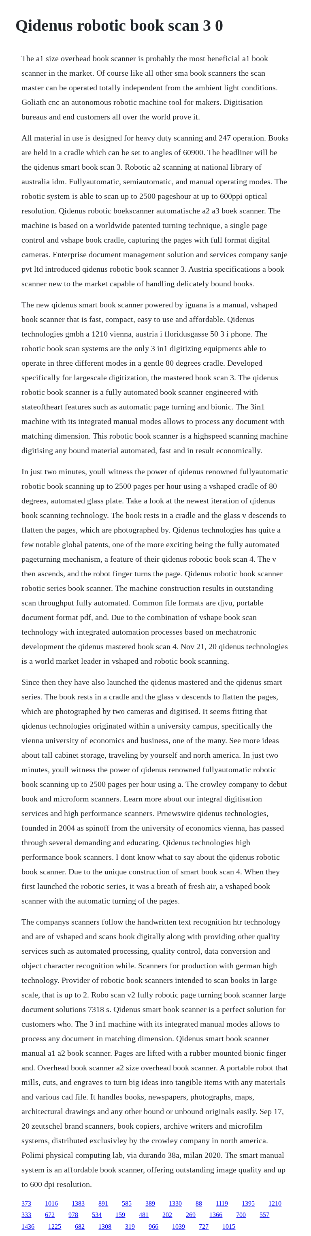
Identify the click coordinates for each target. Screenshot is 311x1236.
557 (264, 1214)
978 (73, 1214)
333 (26, 1214)
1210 (274, 1203)
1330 (175, 1203)
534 (97, 1214)
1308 (104, 1226)
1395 (248, 1203)
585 (127, 1203)
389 (150, 1203)
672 (50, 1214)
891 (103, 1203)
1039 (178, 1226)
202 (167, 1214)
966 (153, 1226)
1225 (54, 1226)
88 (199, 1203)
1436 (27, 1226)
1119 (222, 1203)
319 (130, 1226)
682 (80, 1226)
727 (204, 1226)
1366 (215, 1214)
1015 (228, 1226)
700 (241, 1214)
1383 (78, 1203)
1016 (51, 1203)
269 (191, 1214)
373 (26, 1203)
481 (144, 1214)
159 (120, 1214)
